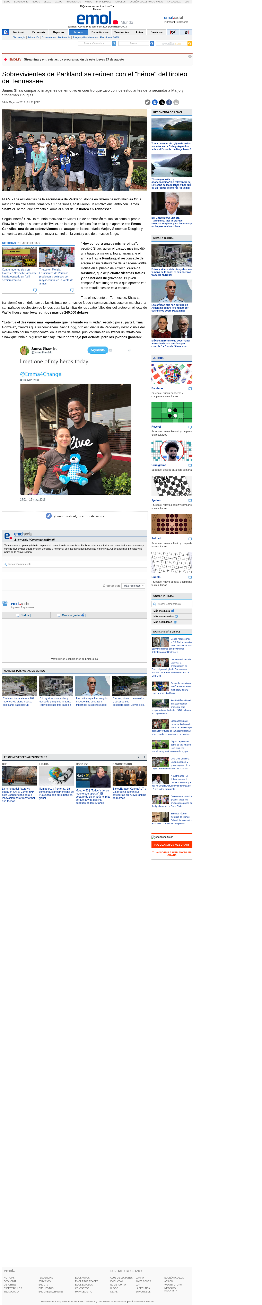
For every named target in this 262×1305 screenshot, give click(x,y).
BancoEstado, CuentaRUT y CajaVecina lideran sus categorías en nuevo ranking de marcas (129, 793)
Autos (88, 2)
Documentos (49, 37)
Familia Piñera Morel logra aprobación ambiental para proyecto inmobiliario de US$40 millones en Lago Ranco (171, 707)
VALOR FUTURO (173, 1284)
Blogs (36, 2)
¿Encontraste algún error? (79, 516)
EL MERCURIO (118, 1284)
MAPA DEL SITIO (83, 1291)
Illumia (44, 764)
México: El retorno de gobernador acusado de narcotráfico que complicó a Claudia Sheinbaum (170, 343)
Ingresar (169, 22)
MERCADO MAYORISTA (170, 1289)
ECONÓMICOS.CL (174, 1277)
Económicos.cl (138, 2)
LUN (138, 1284)
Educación (34, 37)
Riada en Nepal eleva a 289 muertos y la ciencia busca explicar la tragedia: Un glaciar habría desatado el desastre (18, 705)
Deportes (58, 32)
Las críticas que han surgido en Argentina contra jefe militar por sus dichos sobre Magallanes (170, 308)
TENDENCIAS (45, 1277)
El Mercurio (21, 2)
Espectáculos (99, 32)
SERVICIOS (44, 1281)
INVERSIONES (143, 1281)
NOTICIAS (9, 1277)
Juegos (158, 358)
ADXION (168, 1281)
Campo (58, 2)
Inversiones (74, 2)
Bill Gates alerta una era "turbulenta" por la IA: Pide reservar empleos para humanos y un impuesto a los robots (171, 222)
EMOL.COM (116, 1281)
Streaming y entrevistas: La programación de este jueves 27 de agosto (74, 59)
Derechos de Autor (50, 1301)
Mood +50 (82, 764)
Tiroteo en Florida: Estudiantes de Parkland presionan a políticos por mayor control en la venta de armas (56, 276)
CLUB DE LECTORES (121, 1277)
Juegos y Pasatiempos (85, 37)
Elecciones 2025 (109, 37)
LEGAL (113, 1291)
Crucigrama (158, 465)
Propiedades (103, 2)
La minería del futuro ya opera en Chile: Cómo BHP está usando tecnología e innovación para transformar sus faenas (18, 795)
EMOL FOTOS (45, 1288)
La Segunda (174, 2)
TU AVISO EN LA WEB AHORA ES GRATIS (172, 854)
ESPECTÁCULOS (13, 1288)
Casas (159, 2)
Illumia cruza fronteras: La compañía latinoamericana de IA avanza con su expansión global (56, 793)
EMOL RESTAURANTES (50, 1291)
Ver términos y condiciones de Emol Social (74, 659)
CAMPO (140, 1277)
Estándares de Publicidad (141, 1301)
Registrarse (181, 22)
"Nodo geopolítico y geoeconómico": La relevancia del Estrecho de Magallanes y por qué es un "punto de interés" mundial (171, 183)
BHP (4, 764)
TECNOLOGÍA (11, 1291)
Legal (47, 2)
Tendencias (121, 32)
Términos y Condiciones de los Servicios (106, 1301)
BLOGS (114, 1288)
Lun (187, 2)
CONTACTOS (82, 1288)
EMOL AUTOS (82, 1277)
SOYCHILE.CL (143, 1291)
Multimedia (64, 37)
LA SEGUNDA (143, 1288)
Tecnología (19, 37)
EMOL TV (43, 1284)
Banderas (157, 388)
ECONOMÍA (10, 1281)
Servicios (157, 32)
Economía (38, 32)
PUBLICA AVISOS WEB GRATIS (172, 844)
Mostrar (97, 9)
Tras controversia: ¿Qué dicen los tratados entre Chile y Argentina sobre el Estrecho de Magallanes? (171, 146)
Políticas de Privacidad (73, 1301)
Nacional (18, 32)
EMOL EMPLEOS (84, 1284)
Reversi (156, 426)
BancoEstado (122, 764)
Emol (7, 2)
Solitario (156, 538)
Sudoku (156, 577)
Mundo (78, 32)
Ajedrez (156, 500)
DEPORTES (10, 1284)
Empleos (120, 2)
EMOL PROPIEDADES (86, 1281)
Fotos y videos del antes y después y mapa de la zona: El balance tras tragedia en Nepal (171, 272)
